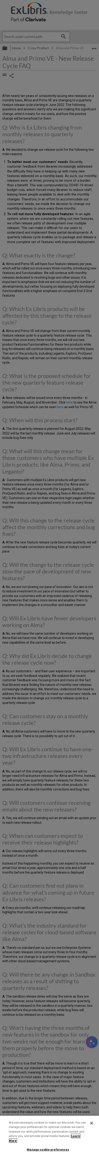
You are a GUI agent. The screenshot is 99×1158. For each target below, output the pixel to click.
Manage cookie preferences (48, 1149)
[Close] (92, 1123)
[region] (49, 1137)
